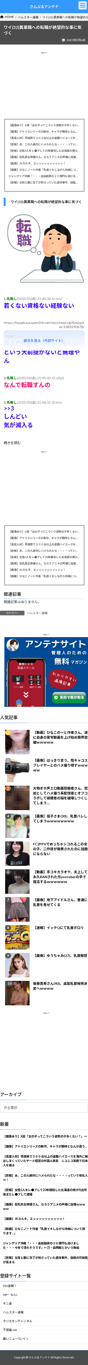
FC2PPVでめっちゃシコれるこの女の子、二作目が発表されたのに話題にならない (60, 849)
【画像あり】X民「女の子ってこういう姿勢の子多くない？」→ (44, 125)
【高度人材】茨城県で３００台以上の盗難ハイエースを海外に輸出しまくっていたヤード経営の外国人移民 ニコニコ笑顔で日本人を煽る (44, 137)
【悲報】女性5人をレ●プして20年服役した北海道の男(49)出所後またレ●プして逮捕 (44, 150)
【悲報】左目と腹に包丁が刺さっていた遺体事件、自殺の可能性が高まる (44, 182)
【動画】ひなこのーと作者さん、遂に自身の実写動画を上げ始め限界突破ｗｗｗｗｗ (60, 737)
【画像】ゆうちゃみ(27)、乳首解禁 (60, 955)
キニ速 (7, 1303)
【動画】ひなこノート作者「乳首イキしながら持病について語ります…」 (44, 169)
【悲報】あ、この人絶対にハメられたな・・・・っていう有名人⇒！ (44, 144)
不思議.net (10, 1330)
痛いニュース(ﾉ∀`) (15, 1339)
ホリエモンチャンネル (17, 1321)
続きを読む (12, 443)
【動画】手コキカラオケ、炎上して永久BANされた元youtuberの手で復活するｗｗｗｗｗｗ (60, 877)
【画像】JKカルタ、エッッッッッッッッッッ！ (37, 163)
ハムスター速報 (37, 613)
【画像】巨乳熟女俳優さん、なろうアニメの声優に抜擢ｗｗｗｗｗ (44, 157)
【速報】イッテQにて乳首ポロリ (58, 928)
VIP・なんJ (10, 1294)
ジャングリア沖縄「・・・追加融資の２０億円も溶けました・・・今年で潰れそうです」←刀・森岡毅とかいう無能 (44, 176)
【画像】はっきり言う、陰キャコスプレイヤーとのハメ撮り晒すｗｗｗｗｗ (60, 765)
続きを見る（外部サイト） (44, 340)
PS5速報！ (10, 1286)
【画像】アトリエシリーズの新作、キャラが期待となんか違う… (44, 131)
